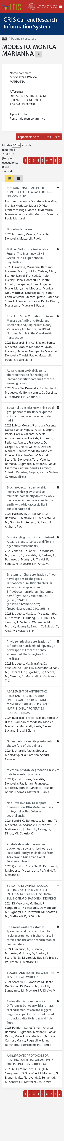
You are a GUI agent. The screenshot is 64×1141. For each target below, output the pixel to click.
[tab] (9, 178)
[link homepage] (13, 6)
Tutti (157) (50, 137)
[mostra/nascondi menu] (60, 6)
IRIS (4, 39)
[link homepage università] (42, 6)
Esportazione (27, 137)
